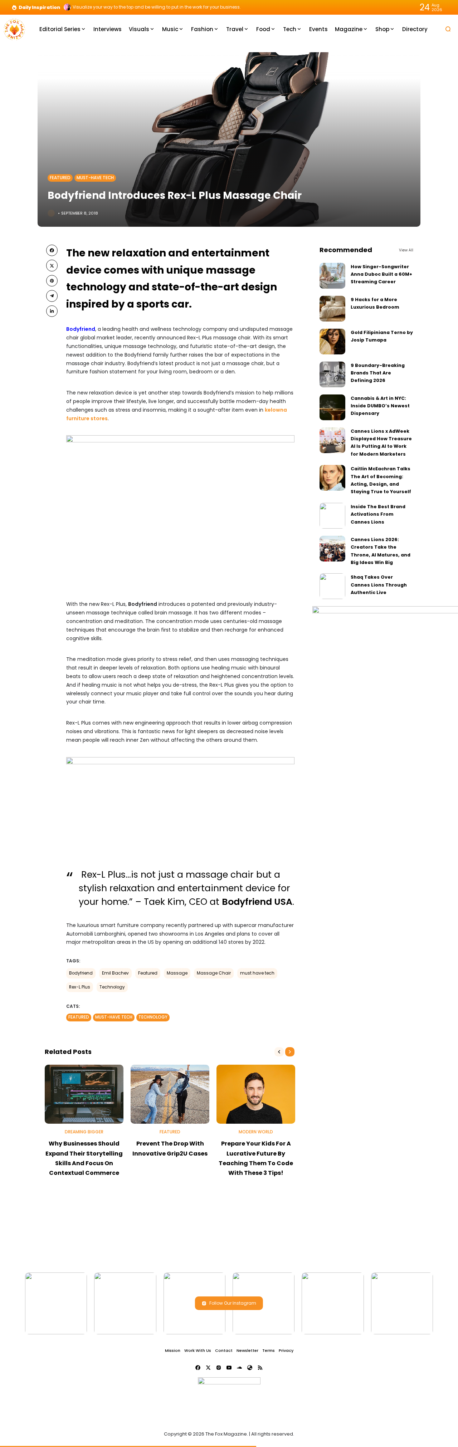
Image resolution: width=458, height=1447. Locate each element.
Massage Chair (214, 973)
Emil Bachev (115, 973)
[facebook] (52, 250)
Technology (112, 987)
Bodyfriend (81, 973)
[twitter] (52, 265)
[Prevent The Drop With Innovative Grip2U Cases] (170, 1094)
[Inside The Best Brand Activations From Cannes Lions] (332, 516)
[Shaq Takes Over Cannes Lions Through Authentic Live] (332, 586)
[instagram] (218, 1367)
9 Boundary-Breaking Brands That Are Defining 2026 (378, 373)
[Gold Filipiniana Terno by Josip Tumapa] (332, 341)
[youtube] (229, 1367)
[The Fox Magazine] (14, 28)
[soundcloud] (239, 1367)
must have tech (257, 973)
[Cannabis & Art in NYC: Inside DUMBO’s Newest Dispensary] (332, 407)
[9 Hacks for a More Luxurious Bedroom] (332, 309)
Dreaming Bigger (84, 1132)
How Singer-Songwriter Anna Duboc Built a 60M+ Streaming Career (381, 274)
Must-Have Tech (95, 178)
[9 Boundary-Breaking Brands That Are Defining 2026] (332, 374)
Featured (60, 178)
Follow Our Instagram (232, 1303)
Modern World (256, 1132)
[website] (249, 1367)
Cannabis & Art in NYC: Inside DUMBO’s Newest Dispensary (380, 406)
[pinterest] (52, 280)
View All (406, 250)
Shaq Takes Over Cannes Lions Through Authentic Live (379, 584)
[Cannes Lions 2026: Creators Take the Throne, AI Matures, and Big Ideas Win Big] (332, 548)
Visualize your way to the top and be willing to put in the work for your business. (157, 7)
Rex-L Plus (79, 987)
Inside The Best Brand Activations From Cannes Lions (378, 514)
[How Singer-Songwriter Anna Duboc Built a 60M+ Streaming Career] (332, 276)
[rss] (260, 1367)
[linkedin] (52, 311)
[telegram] (52, 295)
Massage (177, 973)
